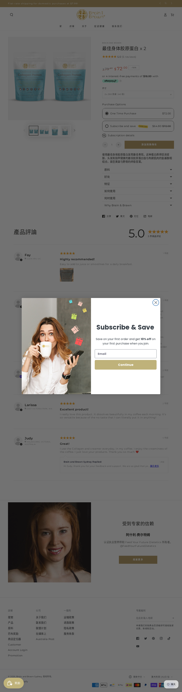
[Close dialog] (156, 302)
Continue (125, 364)
